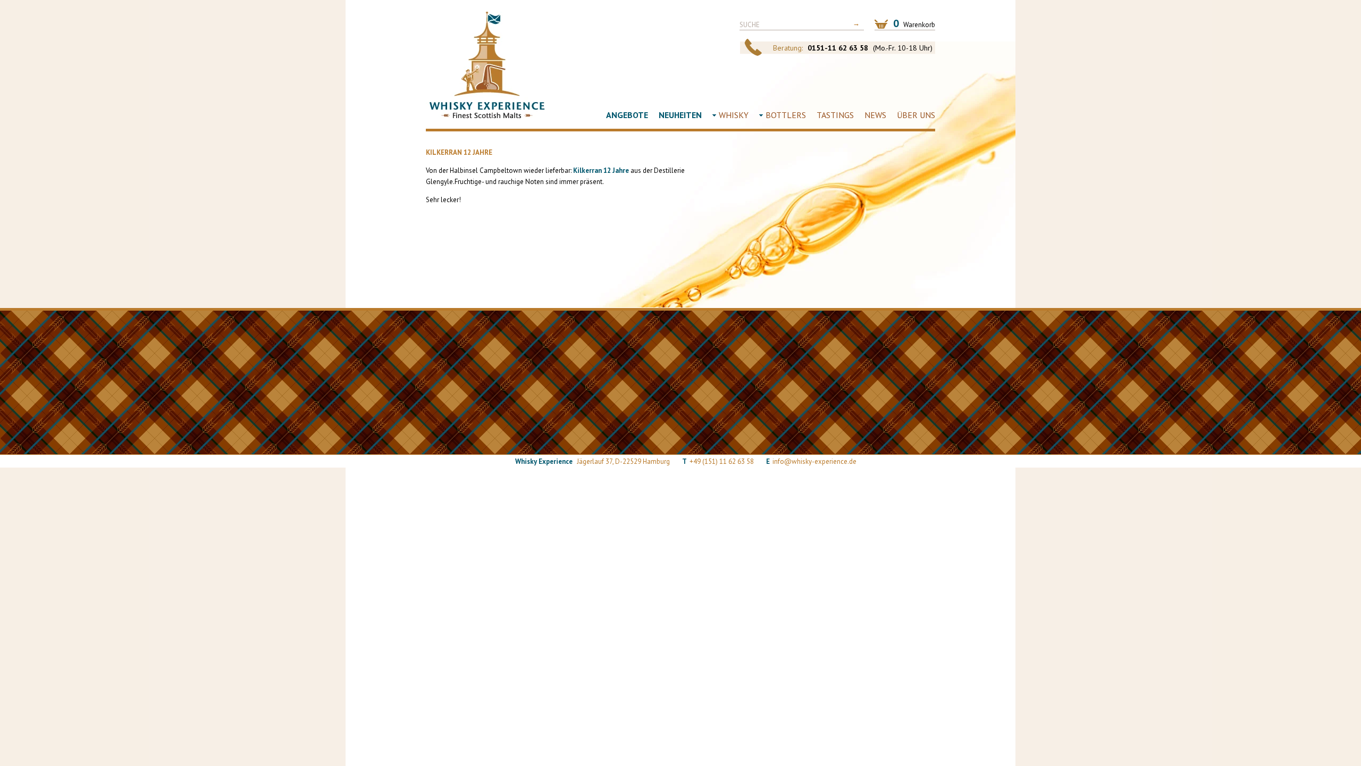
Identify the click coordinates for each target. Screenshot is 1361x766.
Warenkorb (914, 23)
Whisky (734, 115)
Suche (750, 24)
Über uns (916, 115)
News (875, 115)
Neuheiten (680, 115)
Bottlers (786, 115)
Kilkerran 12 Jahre (601, 170)
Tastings (835, 115)
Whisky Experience (487, 65)
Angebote (627, 115)
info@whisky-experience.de (814, 461)
